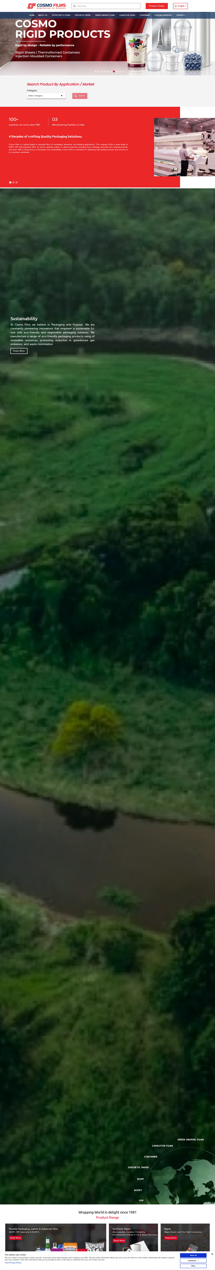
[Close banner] (212, 1254)
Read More (15, 1237)
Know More (19, 350)
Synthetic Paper (82, 15)
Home (31, 15)
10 (123, 71)
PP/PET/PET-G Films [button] (61, 15)
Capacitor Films (127, 15)
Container (145, 15)
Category (32, 90)
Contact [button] (180, 15)
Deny (193, 1266)
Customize (192, 1261)
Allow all (193, 1255)
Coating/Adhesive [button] (162, 15)
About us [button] (42, 15)
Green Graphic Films (105, 15)
